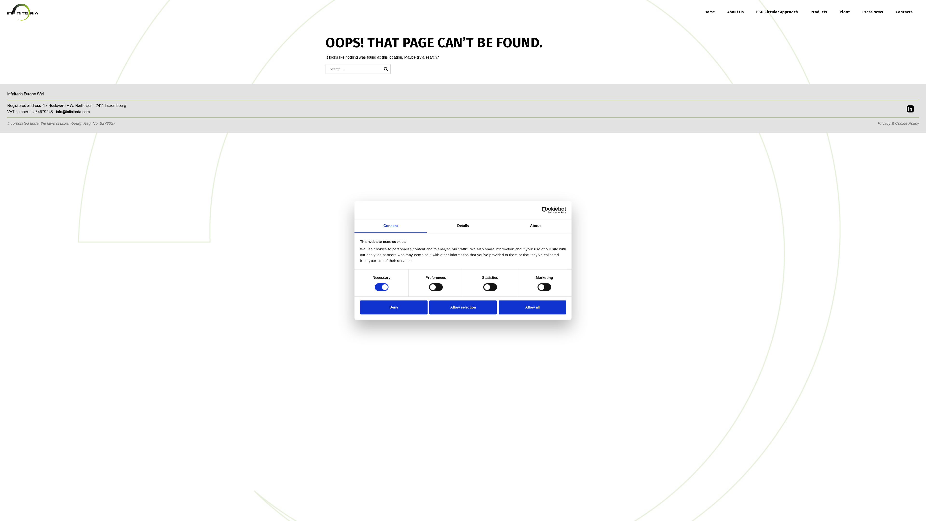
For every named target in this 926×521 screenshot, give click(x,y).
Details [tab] (463, 226)
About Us (735, 12)
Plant (845, 12)
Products (818, 12)
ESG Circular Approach (777, 12)
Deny (393, 307)
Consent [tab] (390, 226)
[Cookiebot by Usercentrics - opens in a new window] (545, 210)
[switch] (436, 287)
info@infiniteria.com (73, 112)
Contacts (904, 12)
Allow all (532, 307)
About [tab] (535, 226)
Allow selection (463, 307)
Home (709, 12)
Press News (872, 12)
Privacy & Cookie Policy (898, 123)
